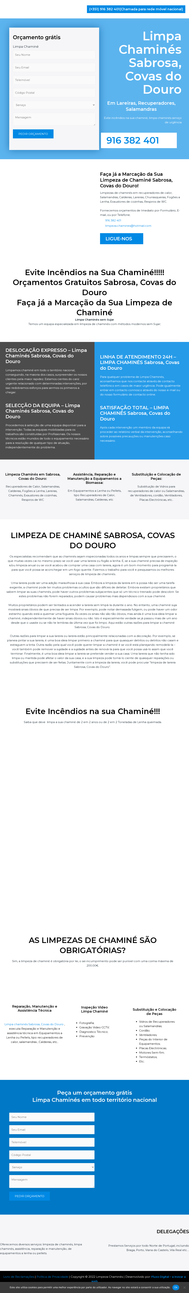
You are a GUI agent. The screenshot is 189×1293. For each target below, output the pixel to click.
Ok (176, 1287)
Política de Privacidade (52, 1276)
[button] (136, 9)
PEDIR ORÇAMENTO (33, 134)
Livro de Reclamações (18, 1276)
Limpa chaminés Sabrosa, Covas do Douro (34, 1024)
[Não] (184, 1287)
